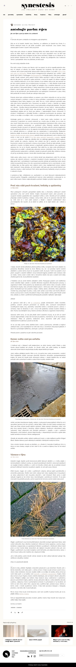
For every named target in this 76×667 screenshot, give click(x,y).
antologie (57, 14)
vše (4, 14)
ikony (35, 14)
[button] (4, 5)
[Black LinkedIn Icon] (28, 656)
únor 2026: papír (35, 639)
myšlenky (28, 14)
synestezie (20, 14)
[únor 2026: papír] (38, 631)
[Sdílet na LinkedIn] (18, 612)
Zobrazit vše (70, 622)
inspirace (42, 14)
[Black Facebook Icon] (31, 656)
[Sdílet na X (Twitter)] (15, 612)
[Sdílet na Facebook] (11, 612)
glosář (64, 14)
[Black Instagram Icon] (34, 656)
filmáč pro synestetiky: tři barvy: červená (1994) (61, 640)
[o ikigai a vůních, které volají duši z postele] (14, 631)
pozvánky (11, 14)
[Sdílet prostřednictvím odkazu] (22, 612)
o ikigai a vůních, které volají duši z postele (13, 640)
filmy (49, 14)
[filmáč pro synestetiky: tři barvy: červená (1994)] (62, 631)
